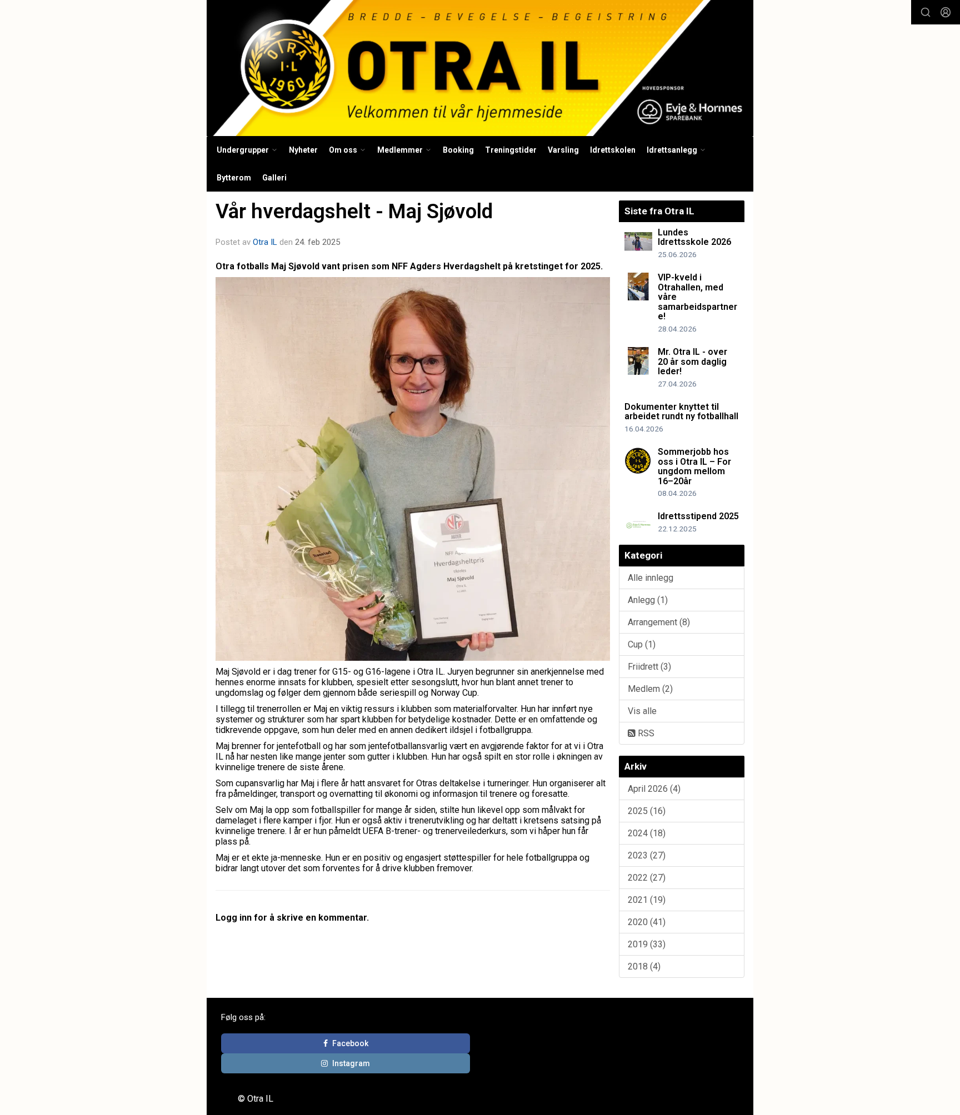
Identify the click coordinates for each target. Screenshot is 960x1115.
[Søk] (926, 12)
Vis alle (642, 711)
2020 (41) (647, 922)
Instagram (351, 1063)
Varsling (563, 149)
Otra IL (265, 242)
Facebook (350, 1043)
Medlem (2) (650, 689)
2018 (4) (644, 966)
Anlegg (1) (648, 600)
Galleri (274, 177)
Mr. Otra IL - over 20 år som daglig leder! (692, 361)
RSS (645, 733)
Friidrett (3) (649, 666)
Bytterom (234, 177)
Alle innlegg (650, 577)
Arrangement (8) (659, 622)
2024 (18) (647, 833)
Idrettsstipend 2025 (698, 516)
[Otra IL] (480, 68)
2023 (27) (647, 855)
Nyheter (303, 149)
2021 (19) (647, 900)
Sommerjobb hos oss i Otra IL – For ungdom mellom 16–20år (694, 466)
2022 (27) (647, 877)
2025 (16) (647, 811)
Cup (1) (642, 644)
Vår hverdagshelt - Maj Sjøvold (354, 211)
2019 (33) (647, 944)
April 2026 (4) (654, 788)
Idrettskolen (613, 149)
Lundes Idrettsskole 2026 (694, 237)
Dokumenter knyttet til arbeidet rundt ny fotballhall (681, 411)
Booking (458, 149)
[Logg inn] (946, 12)
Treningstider (511, 149)
